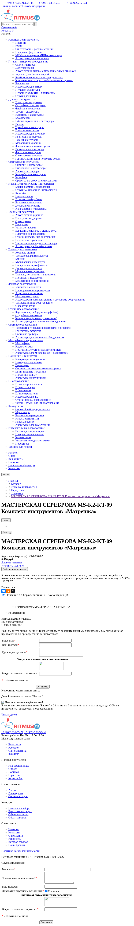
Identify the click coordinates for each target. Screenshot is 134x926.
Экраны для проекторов (29, 431)
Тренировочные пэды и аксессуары (36, 243)
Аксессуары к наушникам (30, 377)
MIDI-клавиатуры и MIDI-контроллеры (38, 55)
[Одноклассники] (8, 591)
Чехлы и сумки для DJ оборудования (37, 402)
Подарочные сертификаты (31, 265)
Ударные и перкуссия (21, 211)
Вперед (7, 532)
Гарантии (14, 775)
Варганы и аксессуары (28, 202)
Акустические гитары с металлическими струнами (45, 70)
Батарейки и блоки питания (32, 280)
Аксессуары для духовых (30, 133)
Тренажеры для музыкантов (32, 255)
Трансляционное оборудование (34, 302)
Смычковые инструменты (23, 161)
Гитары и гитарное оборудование (28, 61)
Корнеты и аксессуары (28, 136)
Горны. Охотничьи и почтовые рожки (38, 158)
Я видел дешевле (11, 562)
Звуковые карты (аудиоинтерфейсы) (36, 312)
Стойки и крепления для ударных (35, 236)
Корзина (7, 30)
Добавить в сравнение (14, 569)
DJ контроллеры (25, 387)
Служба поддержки (34, 6)
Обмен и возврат (18, 814)
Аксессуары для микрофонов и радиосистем (41, 352)
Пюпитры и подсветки (29, 277)
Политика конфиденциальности (20, 850)
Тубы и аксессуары (26, 139)
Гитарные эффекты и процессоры (35, 92)
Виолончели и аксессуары (31, 168)
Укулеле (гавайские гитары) (32, 74)
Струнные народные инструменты (36, 189)
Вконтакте (14, 744)
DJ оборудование (18, 380)
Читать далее (9, 714)
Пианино (20, 42)
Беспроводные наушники (30, 359)
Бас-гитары (22, 83)
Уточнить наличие (12, 565)
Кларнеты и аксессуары (29, 114)
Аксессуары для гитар (28, 86)
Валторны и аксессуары (29, 149)
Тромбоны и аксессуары (29, 127)
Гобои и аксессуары (27, 130)
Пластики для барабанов (30, 233)
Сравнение (9, 27)
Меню (6, 474)
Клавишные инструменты (23, 39)
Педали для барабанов (28, 240)
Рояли (19, 45)
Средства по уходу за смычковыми (36, 180)
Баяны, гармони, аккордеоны (32, 186)
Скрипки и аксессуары (29, 164)
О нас (11, 455)
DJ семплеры (23, 390)
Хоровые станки (25, 252)
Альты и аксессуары (27, 171)
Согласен (53, 891)
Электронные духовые (28, 102)
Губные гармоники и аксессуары (34, 121)
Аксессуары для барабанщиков (33, 246)
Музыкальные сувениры (29, 271)
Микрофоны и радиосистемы (25, 340)
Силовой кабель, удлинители (32, 409)
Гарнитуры (22, 365)
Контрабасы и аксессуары (30, 174)
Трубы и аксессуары (27, 111)
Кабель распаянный (27, 418)
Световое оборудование (22, 324)
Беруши (20, 258)
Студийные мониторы (28, 315)
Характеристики (33, 594)
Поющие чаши (24, 196)
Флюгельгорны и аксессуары (32, 146)
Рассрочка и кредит (20, 811)
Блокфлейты (22, 117)
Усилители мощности (28, 287)
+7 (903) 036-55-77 (50, 2)
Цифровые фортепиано (29, 52)
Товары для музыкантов (22, 249)
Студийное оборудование (23, 308)
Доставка (13, 771)
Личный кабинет (11, 6)
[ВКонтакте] (3, 591)
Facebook (13, 747)
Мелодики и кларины (28, 142)
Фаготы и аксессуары (28, 152)
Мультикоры (22, 412)
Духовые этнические (27, 205)
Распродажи (15, 793)
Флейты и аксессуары (28, 108)
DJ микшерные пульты (28, 384)
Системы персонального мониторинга (38, 368)
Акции (12, 790)
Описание (12, 594)
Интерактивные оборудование (26, 427)
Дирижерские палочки (28, 268)
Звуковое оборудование (22, 283)
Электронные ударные (28, 218)
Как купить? (15, 458)
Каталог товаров (18, 841)
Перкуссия (21, 224)
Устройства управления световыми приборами (43, 327)
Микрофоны (22, 343)
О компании (15, 835)
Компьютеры (23, 437)
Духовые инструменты (22, 99)
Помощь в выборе (19, 808)
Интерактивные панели (29, 434)
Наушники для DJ (26, 374)
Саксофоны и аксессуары (30, 105)
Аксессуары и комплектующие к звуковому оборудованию (50, 299)
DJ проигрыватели (26, 393)
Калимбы (21, 193)
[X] (13, 591)
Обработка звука (25, 305)
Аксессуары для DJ (26, 396)
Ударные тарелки (25, 227)
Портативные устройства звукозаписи (38, 349)
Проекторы (22, 443)
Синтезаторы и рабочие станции (34, 49)
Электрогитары (24, 67)
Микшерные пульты (27, 296)
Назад (6, 520)
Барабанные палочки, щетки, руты (36, 230)
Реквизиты (14, 838)
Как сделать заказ (18, 765)
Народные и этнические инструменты (31, 183)
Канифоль (21, 177)
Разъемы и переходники (29, 415)
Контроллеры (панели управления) (36, 318)
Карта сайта (15, 778)
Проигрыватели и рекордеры (32, 290)
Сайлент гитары (25, 64)
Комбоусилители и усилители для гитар (39, 77)
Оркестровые (23, 221)
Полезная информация (21, 465)
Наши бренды (16, 845)
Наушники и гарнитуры (22, 355)
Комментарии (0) (58, 594)
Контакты (14, 468)
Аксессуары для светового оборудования (39, 337)
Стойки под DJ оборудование (33, 399)
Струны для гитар (26, 95)
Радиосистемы (24, 346)
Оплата (12, 768)
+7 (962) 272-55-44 (76, 2)
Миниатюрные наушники (30, 371)
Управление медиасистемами (32, 440)
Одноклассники (17, 750)
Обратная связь (17, 817)
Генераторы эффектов (28, 330)
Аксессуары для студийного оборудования (40, 321)
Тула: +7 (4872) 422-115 (20, 2)
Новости (13, 462)
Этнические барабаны (28, 199)
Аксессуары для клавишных (32, 58)
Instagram (13, 753)
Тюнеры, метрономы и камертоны (35, 274)
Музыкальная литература (30, 261)
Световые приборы (26, 334)
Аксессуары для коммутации (32, 424)
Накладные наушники (28, 362)
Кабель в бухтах (24, 421)
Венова (19, 124)
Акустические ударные (29, 214)
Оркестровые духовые (28, 155)
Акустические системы (29, 293)
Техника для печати (20, 446)
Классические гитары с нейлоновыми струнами (44, 80)
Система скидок (18, 796)
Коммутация (15, 406)
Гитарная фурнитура (27, 89)
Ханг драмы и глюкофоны (31, 208)
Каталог (13, 452)
